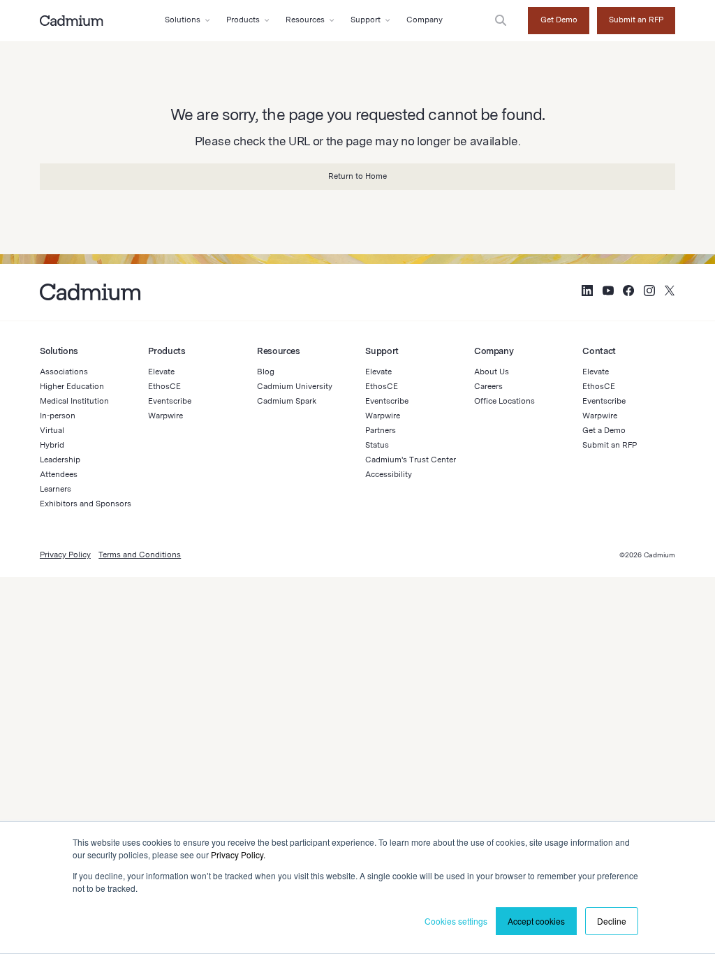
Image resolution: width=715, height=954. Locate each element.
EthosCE (164, 386)
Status (377, 445)
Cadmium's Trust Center (410, 459)
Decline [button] (611, 921)
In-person (57, 415)
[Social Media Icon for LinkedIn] (587, 292)
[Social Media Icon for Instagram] (649, 292)
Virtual (52, 430)
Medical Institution (74, 401)
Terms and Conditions (139, 554)
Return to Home (357, 176)
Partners (380, 430)
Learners (55, 489)
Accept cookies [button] (536, 921)
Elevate (161, 371)
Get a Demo (604, 430)
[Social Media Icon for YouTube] (608, 292)
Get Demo (558, 19)
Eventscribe (169, 401)
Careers (488, 386)
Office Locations (504, 401)
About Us (491, 371)
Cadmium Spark (286, 401)
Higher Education (72, 386)
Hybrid (52, 445)
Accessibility (388, 474)
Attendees (59, 474)
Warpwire (165, 415)
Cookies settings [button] (456, 921)
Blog (265, 371)
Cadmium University (294, 386)
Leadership (60, 459)
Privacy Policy (65, 554)
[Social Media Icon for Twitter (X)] (669, 292)
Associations (64, 371)
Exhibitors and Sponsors (85, 503)
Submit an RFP (636, 19)
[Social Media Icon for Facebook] (628, 292)
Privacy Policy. (238, 854)
